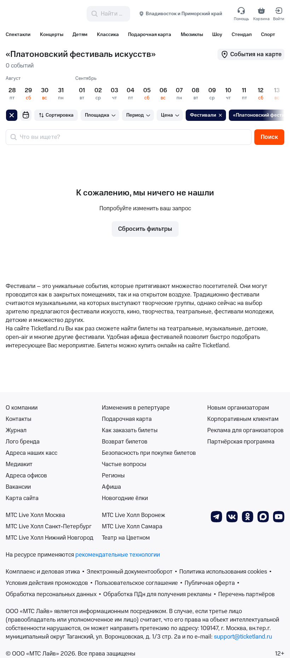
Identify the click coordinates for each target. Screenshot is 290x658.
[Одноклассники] (247, 516)
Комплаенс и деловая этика (43, 572)
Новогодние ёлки (125, 498)
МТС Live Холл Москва (35, 515)
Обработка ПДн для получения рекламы (157, 594)
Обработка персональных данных (51, 594)
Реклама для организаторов (245, 430)
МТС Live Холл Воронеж (133, 515)
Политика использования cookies (223, 572)
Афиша (111, 487)
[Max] (263, 516)
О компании (21, 408)
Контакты (18, 419)
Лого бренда (23, 441)
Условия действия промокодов (47, 583)
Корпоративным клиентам (243, 419)
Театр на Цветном (126, 538)
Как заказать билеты (130, 430)
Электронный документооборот (130, 572)
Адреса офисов (26, 475)
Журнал (16, 430)
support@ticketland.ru (243, 637)
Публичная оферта (210, 583)
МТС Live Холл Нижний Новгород (49, 538)
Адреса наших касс (31, 453)
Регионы (113, 475)
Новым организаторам (238, 408)
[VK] (232, 516)
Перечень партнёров (246, 594)
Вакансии (18, 487)
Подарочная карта (127, 419)
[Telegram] (216, 516)
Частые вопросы (124, 464)
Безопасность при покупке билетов (149, 453)
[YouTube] (278, 516)
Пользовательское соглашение (136, 583)
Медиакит (19, 464)
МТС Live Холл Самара (132, 526)
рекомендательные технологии (117, 555)
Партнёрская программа (240, 441)
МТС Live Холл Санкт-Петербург (49, 526)
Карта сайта (22, 498)
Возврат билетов (124, 441)
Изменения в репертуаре (136, 408)
